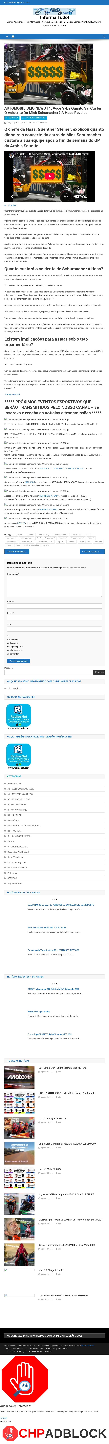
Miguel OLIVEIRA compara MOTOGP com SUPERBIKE (66, 1194)
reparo (46, 545)
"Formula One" (27, 538)
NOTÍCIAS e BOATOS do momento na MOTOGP (62, 1068)
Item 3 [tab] (56, 899)
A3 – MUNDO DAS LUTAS (19, 799)
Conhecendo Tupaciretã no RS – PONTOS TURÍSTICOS (53, 950)
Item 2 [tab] (54, 899)
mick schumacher (31, 545)
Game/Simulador (15, 857)
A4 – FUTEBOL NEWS (17, 804)
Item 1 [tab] (52, 899)
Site (9, 624)
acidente (98, 542)
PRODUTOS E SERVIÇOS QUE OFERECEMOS (25, 1352)
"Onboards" (11, 542)
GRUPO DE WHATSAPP (48, 496)
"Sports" (71, 542)
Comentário (13, 574)
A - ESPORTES (12, 118)
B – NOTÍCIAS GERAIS (17, 810)
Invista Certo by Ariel (17, 862)
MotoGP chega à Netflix (39, 1012)
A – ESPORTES (14, 783)
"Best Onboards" (61, 534)
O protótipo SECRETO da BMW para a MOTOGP (50, 1034)
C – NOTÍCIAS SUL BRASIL (19, 836)
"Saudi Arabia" (27, 542)
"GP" (39, 538)
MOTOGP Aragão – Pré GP (52, 1118)
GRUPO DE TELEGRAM (48, 509)
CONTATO (49, 1352)
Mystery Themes (87, 1345)
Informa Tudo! (54, 17)
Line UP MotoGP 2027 (49, 1169)
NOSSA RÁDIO (63, 1349)
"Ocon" (91, 538)
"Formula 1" (11, 538)
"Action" (19, 534)
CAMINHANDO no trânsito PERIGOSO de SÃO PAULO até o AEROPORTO (61, 905)
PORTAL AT (13, 873)
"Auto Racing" (44, 534)
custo (9, 545)
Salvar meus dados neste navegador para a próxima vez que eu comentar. (15, 647)
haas (18, 545)
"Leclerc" (63, 538)
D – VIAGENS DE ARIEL (18, 847)
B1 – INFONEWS (15, 815)
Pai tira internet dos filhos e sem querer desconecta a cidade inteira (19, 552)
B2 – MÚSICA (13, 820)
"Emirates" (77, 534)
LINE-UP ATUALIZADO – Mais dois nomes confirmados (67, 1093)
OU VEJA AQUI (10, 205)
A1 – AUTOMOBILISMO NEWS (21, 789)
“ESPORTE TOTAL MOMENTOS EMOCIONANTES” (62, 468)
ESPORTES (50, 1349)
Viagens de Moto (15, 883)
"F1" (87, 534)
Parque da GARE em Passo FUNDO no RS (47, 927)
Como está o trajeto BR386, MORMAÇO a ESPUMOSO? (67, 1143)
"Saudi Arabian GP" (45, 542)
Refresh (3, 1418)
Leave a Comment (39, 123)
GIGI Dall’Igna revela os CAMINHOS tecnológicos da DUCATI (70, 1219)
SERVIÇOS (12, 878)
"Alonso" (30, 534)
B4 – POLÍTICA (14, 831)
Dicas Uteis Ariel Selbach (19, 852)
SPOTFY (21, 523)
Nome (10, 602)
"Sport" (60, 542)
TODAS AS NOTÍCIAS (35, 1349)
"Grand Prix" (50, 538)
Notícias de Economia (17, 868)
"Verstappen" (84, 542)
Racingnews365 (12, 394)
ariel (25, 122)
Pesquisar (8, 668)
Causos (11, 841)
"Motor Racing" (77, 538)
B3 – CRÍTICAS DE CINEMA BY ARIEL (24, 826)
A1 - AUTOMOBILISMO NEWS (33, 118)
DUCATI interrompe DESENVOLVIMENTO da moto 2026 (53, 989)
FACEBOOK (30, 482)
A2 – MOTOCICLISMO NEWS (20, 794)
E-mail (10, 613)
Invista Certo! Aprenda (14, 1349)
